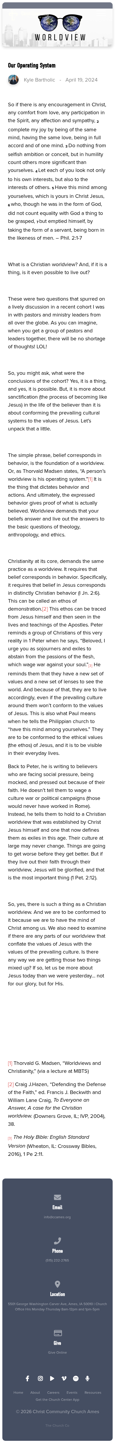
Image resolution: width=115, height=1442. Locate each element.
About (35, 1392)
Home (18, 1392)
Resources (93, 1392)
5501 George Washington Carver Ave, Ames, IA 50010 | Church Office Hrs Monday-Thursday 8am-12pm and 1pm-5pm (57, 1306)
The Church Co (57, 1425)
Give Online (57, 1352)
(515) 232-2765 (57, 1260)
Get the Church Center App (57, 1399)
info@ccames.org (57, 1216)
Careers (53, 1392)
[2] (45, 608)
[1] (90, 479)
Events (72, 1392)
